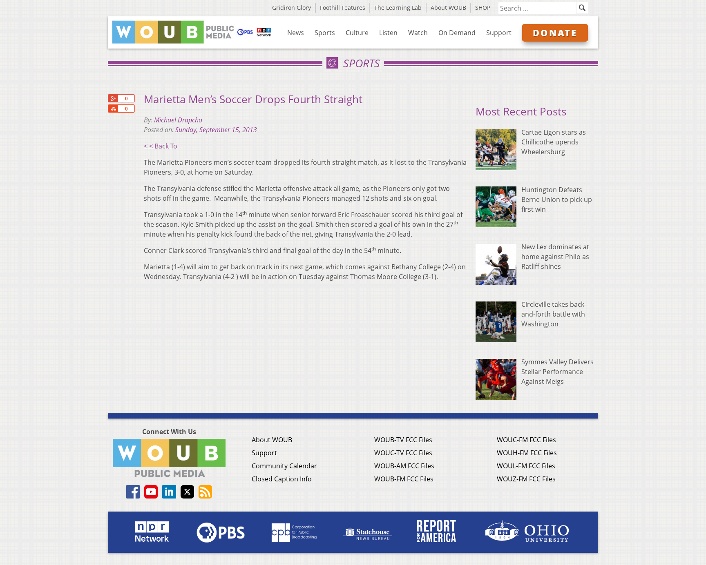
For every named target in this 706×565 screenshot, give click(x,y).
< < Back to (160, 146)
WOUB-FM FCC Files (403, 478)
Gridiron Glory (291, 7)
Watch (418, 32)
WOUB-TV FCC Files (403, 439)
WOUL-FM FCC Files (526, 465)
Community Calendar (284, 465)
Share (113, 108)
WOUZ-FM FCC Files (526, 478)
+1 (113, 98)
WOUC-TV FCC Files (403, 452)
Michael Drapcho (178, 119)
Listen (388, 32)
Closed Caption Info (282, 478)
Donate (555, 33)
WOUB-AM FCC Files (404, 465)
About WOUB (448, 7)
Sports (325, 32)
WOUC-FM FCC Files (526, 439)
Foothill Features (342, 7)
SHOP (482, 7)
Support (499, 32)
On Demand (457, 32)
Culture (357, 32)
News (295, 32)
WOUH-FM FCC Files (527, 452)
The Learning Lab (398, 7)
